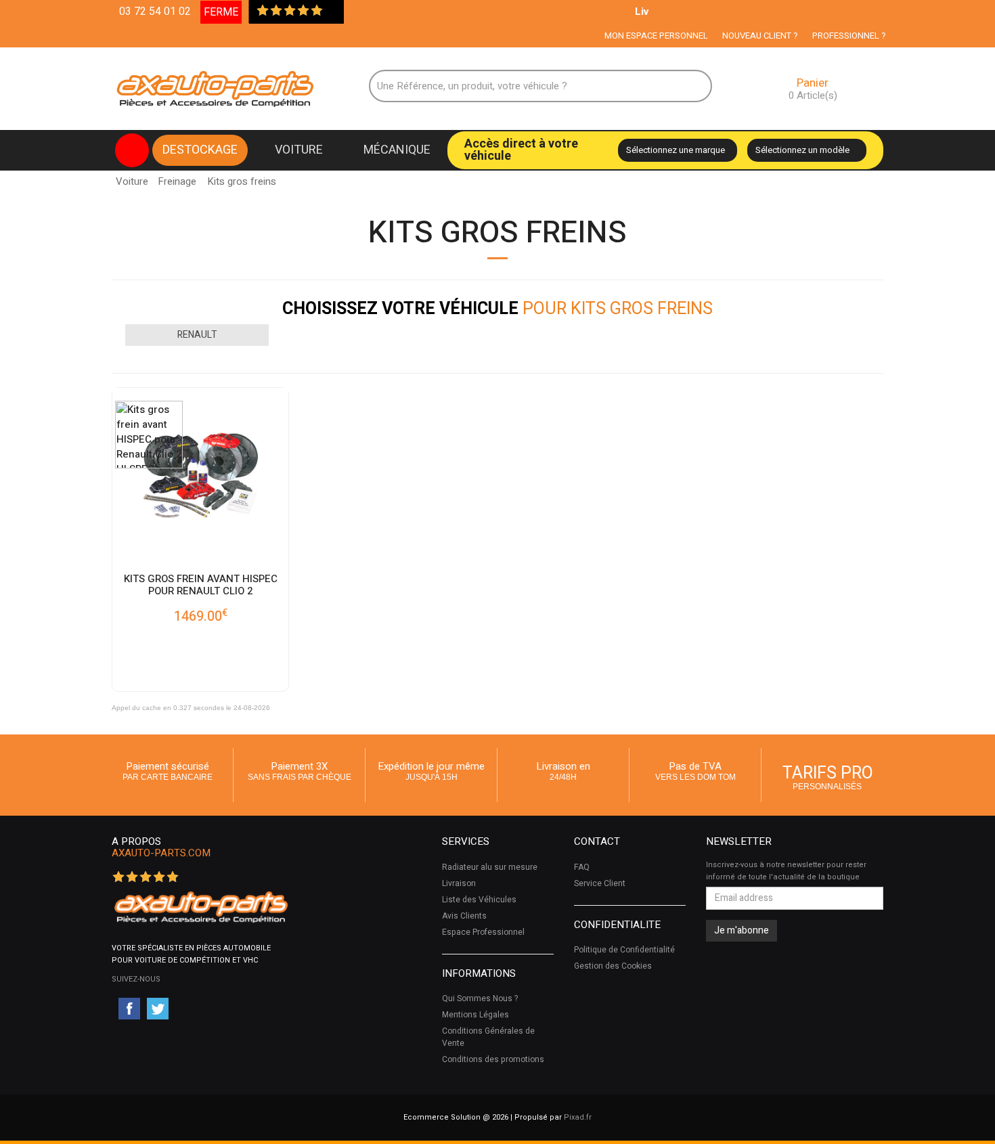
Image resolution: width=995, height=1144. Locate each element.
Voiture (299, 150)
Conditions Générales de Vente (488, 1037)
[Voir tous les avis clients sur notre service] (330, 11)
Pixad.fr (578, 1117)
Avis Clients (464, 916)
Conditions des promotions (493, 1059)
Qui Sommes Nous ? (480, 998)
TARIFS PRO (827, 776)
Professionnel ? (849, 35)
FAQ (582, 867)
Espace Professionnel (483, 932)
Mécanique (396, 150)
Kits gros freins (241, 177)
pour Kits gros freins (497, 309)
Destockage (200, 150)
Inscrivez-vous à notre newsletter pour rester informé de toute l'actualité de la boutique (786, 871)
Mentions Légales (475, 1015)
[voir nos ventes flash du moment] (132, 150)
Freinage (177, 181)
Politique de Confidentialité (624, 950)
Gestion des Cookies (613, 966)
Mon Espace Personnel (656, 35)
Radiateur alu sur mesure (489, 867)
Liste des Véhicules (479, 900)
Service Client (599, 883)
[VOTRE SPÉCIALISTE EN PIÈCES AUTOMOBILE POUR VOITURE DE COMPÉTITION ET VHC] (201, 906)
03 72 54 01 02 (155, 11)
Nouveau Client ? (760, 35)
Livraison (459, 883)
